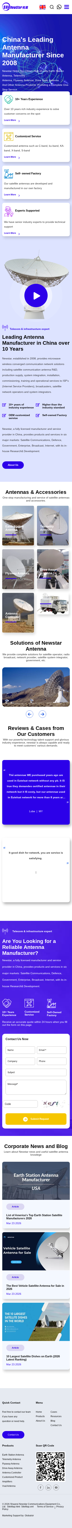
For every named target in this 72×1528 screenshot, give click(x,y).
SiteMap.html (13, 1506)
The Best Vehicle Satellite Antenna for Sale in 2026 (35, 1287)
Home (39, 1412)
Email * (41, 1048)
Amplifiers (7, 1481)
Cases (54, 1412)
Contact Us (13, 1434)
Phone (40, 1059)
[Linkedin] (48, 1487)
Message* (12, 1081)
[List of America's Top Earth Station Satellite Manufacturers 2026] (36, 1181)
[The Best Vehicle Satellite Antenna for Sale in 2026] (36, 1251)
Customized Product (12, 1477)
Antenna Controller (11, 1472)
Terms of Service (45, 1506)
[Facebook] (41, 1487)
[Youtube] (56, 1487)
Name (9, 1048)
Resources (56, 1416)
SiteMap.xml (27, 1506)
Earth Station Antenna (13, 1455)
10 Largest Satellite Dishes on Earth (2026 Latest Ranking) (33, 1358)
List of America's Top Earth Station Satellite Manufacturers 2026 (34, 1217)
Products (40, 1416)
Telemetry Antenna (11, 1459)
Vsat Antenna (9, 1486)
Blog (53, 1421)
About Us (13, 465)
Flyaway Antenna (10, 1463)
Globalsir (29, 1515)
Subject (10, 1070)
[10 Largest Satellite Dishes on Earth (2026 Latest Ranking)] (36, 1322)
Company (11, 1059)
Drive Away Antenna (12, 1468)
